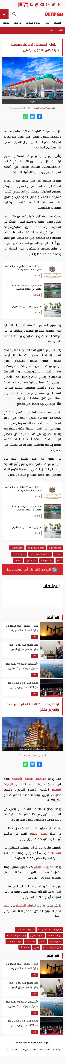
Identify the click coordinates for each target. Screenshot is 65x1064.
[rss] (31, 4)
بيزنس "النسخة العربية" (43, 108)
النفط (59, 560)
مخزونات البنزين (44, 866)
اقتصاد (57, 23)
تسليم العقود (38, 833)
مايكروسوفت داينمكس (40, 554)
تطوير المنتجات (19, 554)
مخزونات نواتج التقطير (52, 947)
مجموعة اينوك (55, 548)
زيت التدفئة (25, 947)
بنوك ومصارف (33, 23)
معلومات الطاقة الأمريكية (29, 778)
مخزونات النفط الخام (25, 929)
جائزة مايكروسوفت (35, 548)
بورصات (17, 23)
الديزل (36, 947)
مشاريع (18, 560)
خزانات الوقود (47, 560)
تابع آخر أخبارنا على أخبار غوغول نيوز (29, 569)
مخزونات (42, 784)
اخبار (47, 23)
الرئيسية (60, 30)
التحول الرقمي (16, 548)
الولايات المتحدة (26, 905)
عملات (6, 23)
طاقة (52, 30)
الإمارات (58, 554)
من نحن (25, 1049)
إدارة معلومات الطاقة (16, 935)
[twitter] (32, 116)
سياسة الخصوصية (41, 1049)
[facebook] (39, 116)
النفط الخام (27, 784)
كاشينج (42, 941)
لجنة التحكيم (31, 560)
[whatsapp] (25, 116)
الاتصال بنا (12, 1049)
